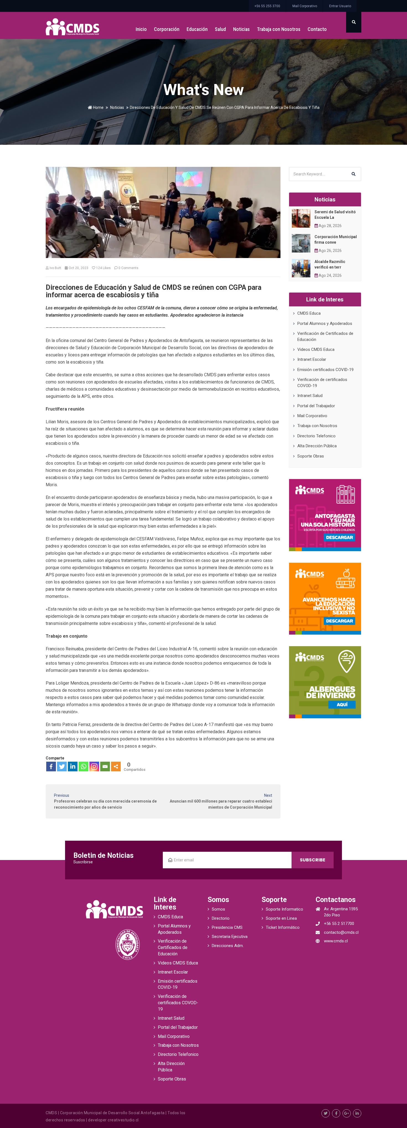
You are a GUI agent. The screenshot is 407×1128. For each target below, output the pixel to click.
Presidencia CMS (227, 927)
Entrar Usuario (340, 6)
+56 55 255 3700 (267, 6)
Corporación (166, 29)
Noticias (241, 29)
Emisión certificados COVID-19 (325, 369)
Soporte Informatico (284, 909)
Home (98, 107)
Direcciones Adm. (228, 945)
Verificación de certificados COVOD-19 (178, 1003)
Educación (197, 29)
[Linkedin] (73, 766)
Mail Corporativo (304, 6)
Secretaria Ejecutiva (230, 936)
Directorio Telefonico (316, 435)
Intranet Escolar (311, 359)
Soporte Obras (310, 456)
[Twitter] (62, 766)
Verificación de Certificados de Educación (172, 947)
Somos (218, 909)
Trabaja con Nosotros (278, 29)
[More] (116, 766)
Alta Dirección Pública (317, 445)
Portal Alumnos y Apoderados (324, 323)
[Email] (105, 766)
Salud (220, 29)
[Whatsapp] (83, 766)
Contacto (317, 29)
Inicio (141, 29)
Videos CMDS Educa (315, 349)
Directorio (221, 918)
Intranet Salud (310, 395)
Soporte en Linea (281, 918)
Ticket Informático (283, 927)
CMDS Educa (309, 313)
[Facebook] (51, 766)
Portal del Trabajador (316, 405)
